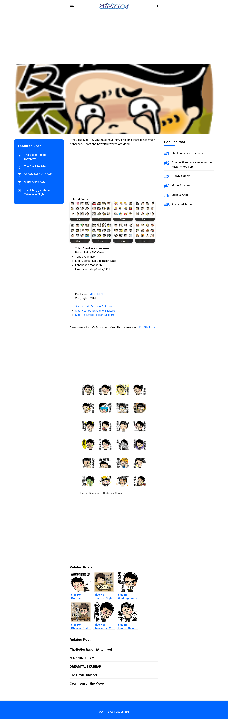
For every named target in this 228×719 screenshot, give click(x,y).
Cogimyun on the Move (87, 683)
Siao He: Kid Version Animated (94, 306)
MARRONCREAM (82, 658)
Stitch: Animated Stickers (187, 153)
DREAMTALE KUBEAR (85, 666)
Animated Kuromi (182, 204)
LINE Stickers (146, 327)
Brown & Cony (181, 176)
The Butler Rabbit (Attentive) (91, 649)
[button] (157, 6)
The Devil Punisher (83, 675)
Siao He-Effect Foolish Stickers (95, 314)
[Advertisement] (114, 36)
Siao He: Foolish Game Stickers (95, 310)
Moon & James (181, 185)
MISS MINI (96, 294)
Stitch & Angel (180, 194)
